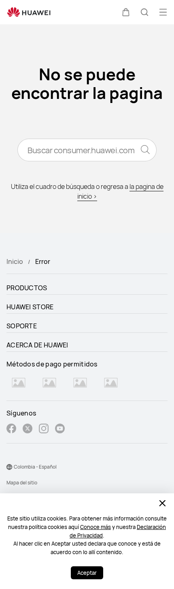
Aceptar (87, 572)
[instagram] (44, 429)
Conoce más (95, 527)
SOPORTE (21, 326)
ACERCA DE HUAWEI (37, 345)
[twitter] (27, 429)
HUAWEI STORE (30, 307)
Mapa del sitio (21, 482)
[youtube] (60, 429)
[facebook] (11, 429)
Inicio (14, 261)
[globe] (9, 467)
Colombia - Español (35, 466)
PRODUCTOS (26, 288)
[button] (125, 12)
